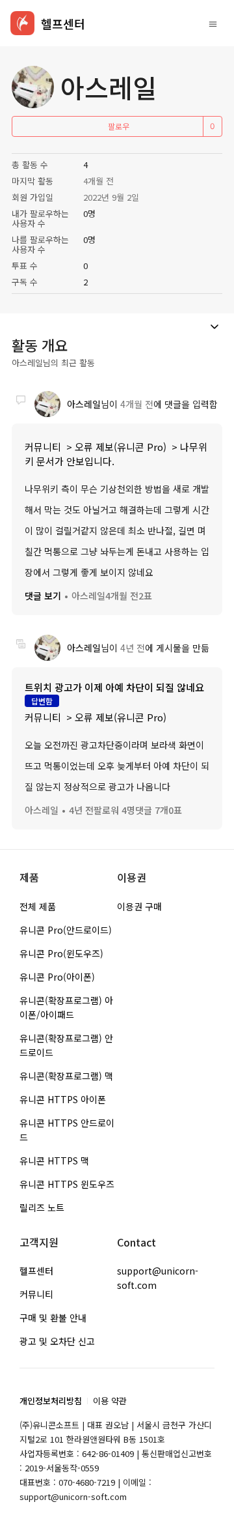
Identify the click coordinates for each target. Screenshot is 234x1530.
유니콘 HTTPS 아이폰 (63, 1099)
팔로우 (118, 126)
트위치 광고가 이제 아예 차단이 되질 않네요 (114, 687)
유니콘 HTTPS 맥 (54, 1160)
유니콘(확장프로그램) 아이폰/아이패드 (66, 1007)
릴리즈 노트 (42, 1207)
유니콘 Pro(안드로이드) (66, 929)
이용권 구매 (139, 906)
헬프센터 (36, 1270)
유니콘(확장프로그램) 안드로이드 (66, 1045)
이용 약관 (110, 1400)
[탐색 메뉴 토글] (213, 23)
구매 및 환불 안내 (53, 1317)
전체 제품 (38, 906)
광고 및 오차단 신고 (57, 1341)
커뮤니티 (43, 447)
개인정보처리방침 (51, 1400)
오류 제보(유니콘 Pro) (120, 447)
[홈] (22, 23)
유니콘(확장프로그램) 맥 (66, 1075)
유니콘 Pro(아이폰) (57, 976)
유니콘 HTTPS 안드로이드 (67, 1130)
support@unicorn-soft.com (157, 1278)
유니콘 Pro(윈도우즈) (61, 953)
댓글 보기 (43, 595)
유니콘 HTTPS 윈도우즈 (67, 1184)
